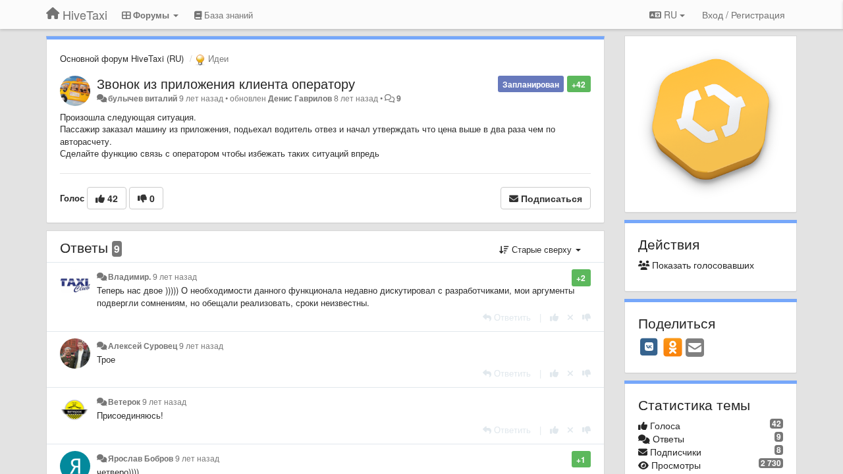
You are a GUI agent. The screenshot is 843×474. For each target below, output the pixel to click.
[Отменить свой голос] (570, 317)
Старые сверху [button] (541, 249)
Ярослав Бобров (140, 458)
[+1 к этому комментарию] (554, 317)
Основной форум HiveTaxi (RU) (122, 58)
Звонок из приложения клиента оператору (226, 83)
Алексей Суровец (142, 346)
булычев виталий (142, 98)
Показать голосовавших (701, 264)
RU (670, 14)
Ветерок (124, 402)
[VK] (649, 347)
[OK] (672, 347)
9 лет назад (175, 276)
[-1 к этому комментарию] (586, 317)
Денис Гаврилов (300, 98)
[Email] (695, 348)
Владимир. (129, 276)
